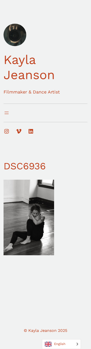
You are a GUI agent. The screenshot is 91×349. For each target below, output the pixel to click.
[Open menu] (7, 113)
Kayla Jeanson (29, 67)
